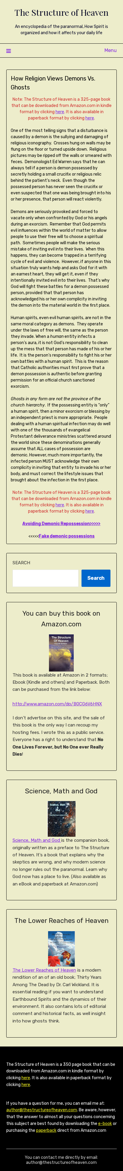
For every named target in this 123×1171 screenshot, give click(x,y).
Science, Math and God (37, 840)
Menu (110, 50)
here (60, 111)
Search (21, 562)
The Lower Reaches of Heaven (44, 970)
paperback (46, 1130)
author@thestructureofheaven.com (41, 1109)
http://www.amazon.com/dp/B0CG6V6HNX (57, 704)
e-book (105, 1123)
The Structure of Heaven (61, 12)
